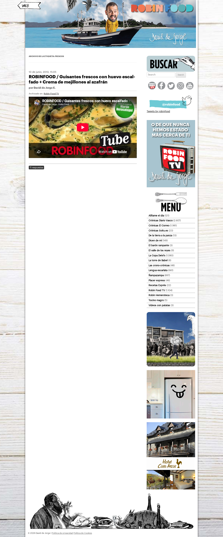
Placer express (157, 280)
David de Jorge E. (44, 88)
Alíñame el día (156, 215)
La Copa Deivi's (157, 255)
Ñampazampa (156, 275)
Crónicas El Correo (159, 225)
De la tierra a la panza (160, 235)
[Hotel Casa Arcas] (171, 489)
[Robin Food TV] (171, 186)
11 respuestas (36, 167)
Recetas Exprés (157, 285)
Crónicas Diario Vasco (161, 220)
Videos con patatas (159, 305)
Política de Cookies (83, 533)
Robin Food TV (51, 94)
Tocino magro (156, 300)
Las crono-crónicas (159, 265)
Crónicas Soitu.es (158, 230)
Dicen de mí (155, 240)
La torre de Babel (158, 260)
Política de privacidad (62, 533)
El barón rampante (159, 245)
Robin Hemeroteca (159, 295)
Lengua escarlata (158, 270)
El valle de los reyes (159, 250)
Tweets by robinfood (158, 111)
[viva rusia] (171, 366)
